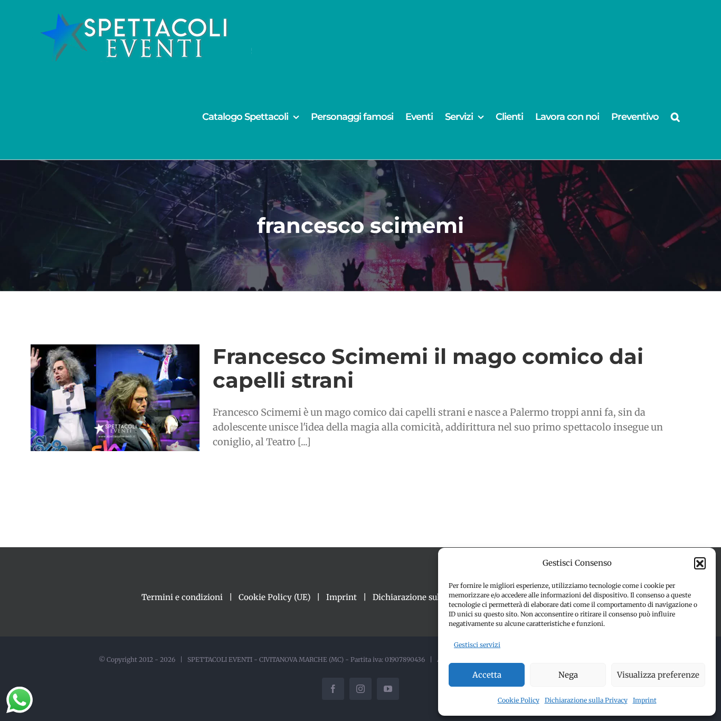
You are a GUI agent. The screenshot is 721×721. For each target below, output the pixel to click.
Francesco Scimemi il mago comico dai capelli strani (428, 368)
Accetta (486, 675)
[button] (700, 563)
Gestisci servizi (477, 645)
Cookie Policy (518, 700)
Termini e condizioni (182, 597)
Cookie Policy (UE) (274, 597)
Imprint (645, 700)
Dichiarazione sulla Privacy (586, 700)
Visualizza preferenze (658, 675)
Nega (568, 675)
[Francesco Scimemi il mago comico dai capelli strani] (115, 397)
